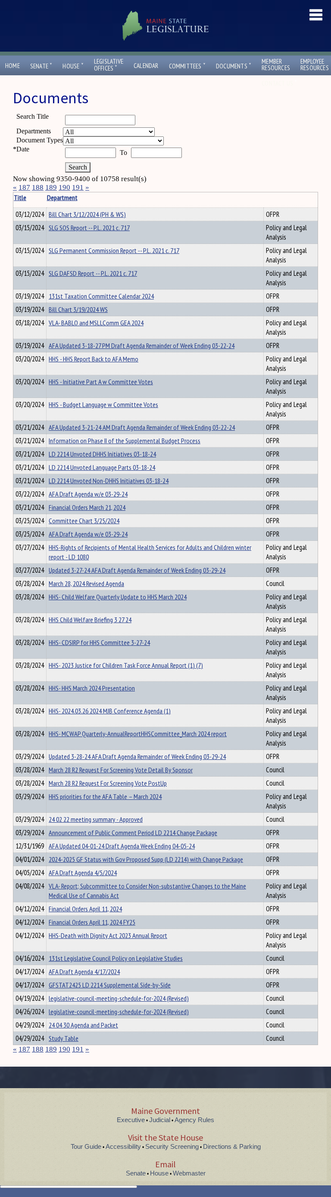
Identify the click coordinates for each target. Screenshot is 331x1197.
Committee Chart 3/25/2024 (84, 520)
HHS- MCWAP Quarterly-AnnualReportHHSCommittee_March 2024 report (138, 733)
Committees (187, 66)
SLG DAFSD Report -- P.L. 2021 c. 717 (93, 273)
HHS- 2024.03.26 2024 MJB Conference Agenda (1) (110, 711)
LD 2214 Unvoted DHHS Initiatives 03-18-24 (102, 454)
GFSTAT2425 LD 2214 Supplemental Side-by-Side (110, 985)
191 (78, 187)
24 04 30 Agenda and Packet (83, 1025)
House (72, 66)
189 (51, 187)
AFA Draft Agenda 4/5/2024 (83, 872)
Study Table (63, 1038)
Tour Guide (86, 1146)
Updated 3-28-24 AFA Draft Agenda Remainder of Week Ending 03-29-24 (137, 756)
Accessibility (123, 1146)
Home (12, 65)
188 (38, 187)
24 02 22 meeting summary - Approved (96, 819)
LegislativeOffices (108, 65)
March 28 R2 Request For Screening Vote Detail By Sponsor (121, 769)
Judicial (159, 1119)
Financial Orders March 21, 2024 (87, 507)
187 (24, 187)
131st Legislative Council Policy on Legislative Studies (116, 958)
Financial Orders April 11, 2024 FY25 (92, 922)
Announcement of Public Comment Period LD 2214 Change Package (133, 832)
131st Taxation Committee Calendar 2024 (101, 296)
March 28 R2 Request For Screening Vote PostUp (108, 783)
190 (64, 187)
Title (20, 197)
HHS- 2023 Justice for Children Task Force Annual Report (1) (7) (126, 665)
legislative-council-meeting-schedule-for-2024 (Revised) (119, 998)
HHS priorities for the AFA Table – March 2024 (105, 796)
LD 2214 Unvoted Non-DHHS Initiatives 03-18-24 (109, 480)
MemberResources (276, 64)
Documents (233, 66)
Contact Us (279, 83)
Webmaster (189, 1173)
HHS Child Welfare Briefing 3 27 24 (90, 619)
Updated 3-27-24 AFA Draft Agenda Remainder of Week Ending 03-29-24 (137, 570)
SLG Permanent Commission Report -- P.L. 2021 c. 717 (114, 250)
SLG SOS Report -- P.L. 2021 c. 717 (89, 227)
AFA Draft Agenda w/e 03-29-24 (88, 494)
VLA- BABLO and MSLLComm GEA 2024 (96, 322)
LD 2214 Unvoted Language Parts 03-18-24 (102, 467)
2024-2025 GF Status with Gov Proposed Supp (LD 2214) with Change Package (146, 859)
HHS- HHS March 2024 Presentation (92, 688)
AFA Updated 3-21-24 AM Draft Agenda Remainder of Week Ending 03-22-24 (142, 427)
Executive (131, 1119)
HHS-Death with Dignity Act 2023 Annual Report (108, 935)
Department (62, 197)
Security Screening (172, 1146)
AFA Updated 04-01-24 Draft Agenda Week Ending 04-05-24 (122, 846)
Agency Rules (194, 1119)
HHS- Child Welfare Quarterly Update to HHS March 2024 (118, 597)
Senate (41, 66)
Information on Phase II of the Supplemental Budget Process (124, 440)
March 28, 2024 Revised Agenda (86, 583)
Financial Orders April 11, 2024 (85, 908)
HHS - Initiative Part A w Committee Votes (101, 381)
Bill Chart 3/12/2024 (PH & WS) (87, 214)
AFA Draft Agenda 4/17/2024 (84, 971)
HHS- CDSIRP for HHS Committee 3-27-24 (99, 642)
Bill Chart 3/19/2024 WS (78, 309)
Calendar (146, 65)
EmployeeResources (314, 64)
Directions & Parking (232, 1146)
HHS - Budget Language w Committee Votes (103, 404)
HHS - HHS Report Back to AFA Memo (93, 359)
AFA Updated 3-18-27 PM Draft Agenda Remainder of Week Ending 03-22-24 (141, 345)
